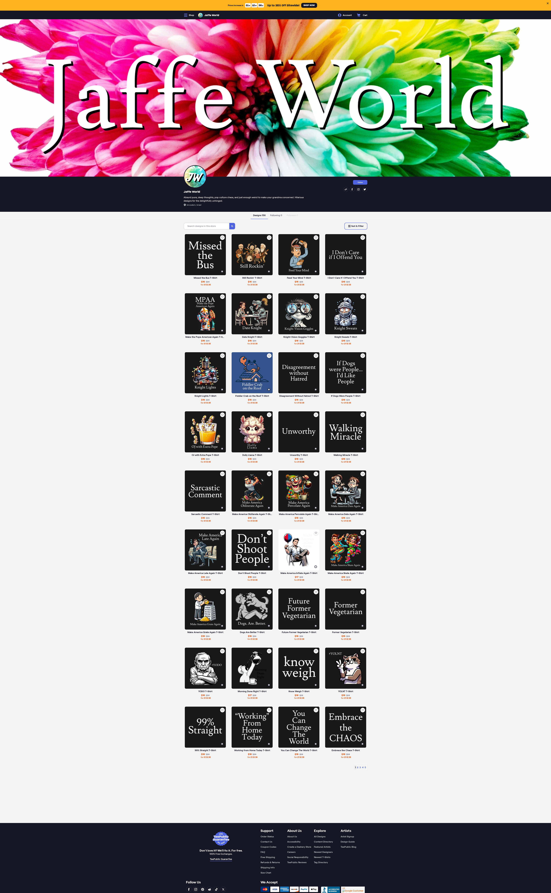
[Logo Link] (200, 15)
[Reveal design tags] (222, 271)
